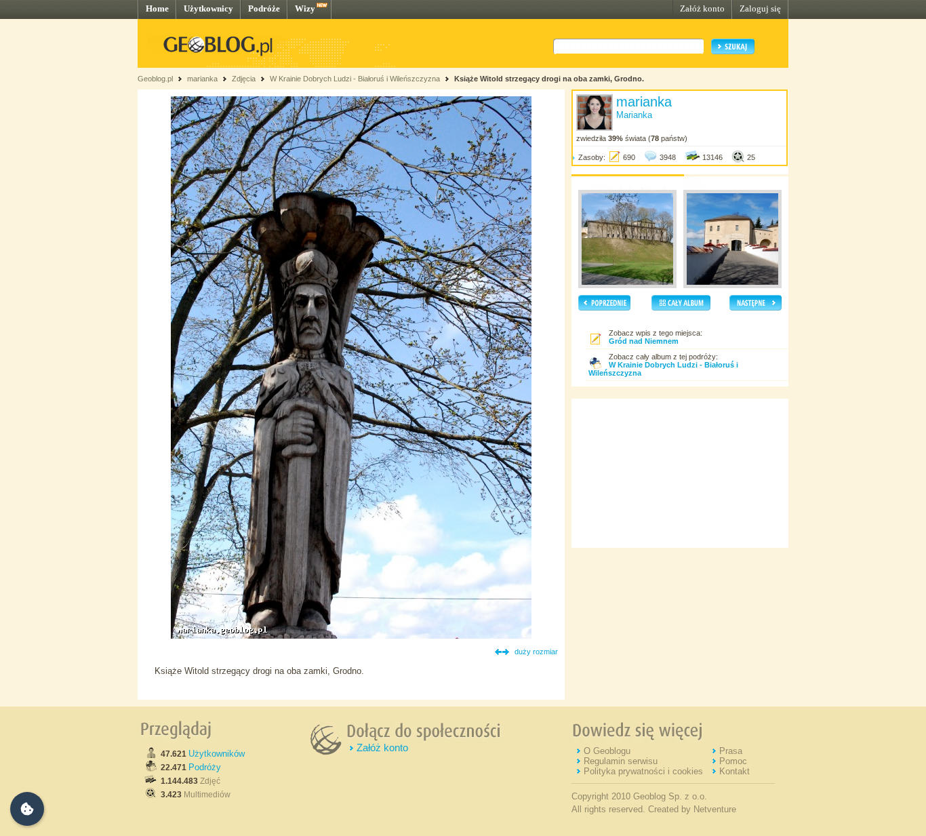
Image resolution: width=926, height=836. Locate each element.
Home (157, 8)
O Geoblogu (607, 751)
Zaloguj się (760, 8)
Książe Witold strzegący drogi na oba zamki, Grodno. (549, 79)
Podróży (204, 767)
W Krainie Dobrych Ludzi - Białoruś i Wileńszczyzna (355, 79)
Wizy (305, 8)
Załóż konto (702, 8)
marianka (202, 79)
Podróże (264, 8)
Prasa (730, 751)
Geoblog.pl (155, 79)
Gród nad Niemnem (644, 341)
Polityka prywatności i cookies (643, 771)
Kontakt (734, 771)
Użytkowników (216, 754)
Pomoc (733, 761)
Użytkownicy (208, 8)
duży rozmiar (536, 652)
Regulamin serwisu (621, 761)
